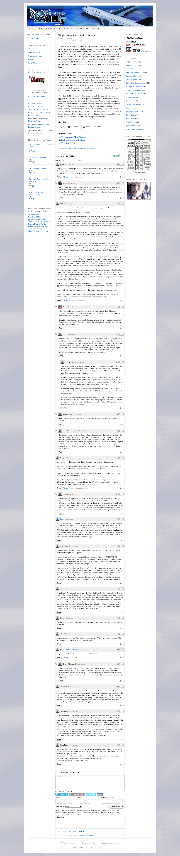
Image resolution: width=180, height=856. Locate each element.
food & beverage (89, 148)
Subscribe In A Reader (89, 843)
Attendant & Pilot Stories (71, 41)
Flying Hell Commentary (135, 86)
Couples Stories (131, 79)
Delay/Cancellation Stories (135, 83)
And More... (145, 51)
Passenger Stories (132, 111)
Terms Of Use (33, 63)
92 (33, 199)
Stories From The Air (67, 649)
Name (57, 797)
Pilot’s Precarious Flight (38, 119)
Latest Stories (35, 28)
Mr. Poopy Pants (34, 214)
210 (33, 151)
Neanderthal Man (38, 168)
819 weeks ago (69, 164)
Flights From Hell (90, 16)
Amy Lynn (64, 546)
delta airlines (69, 148)
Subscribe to (60, 806)
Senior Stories (131, 122)
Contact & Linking (35, 56)
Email (80, 797)
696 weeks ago (80, 650)
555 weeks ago (82, 431)
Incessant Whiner (38, 157)
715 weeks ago (79, 362)
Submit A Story (54, 28)
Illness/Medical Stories (134, 93)
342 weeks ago (73, 711)
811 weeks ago (69, 618)
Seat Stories (130, 118)
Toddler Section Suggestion (37, 193)
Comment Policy (109, 815)
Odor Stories (130, 108)
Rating (69, 160)
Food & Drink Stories (133, 90)
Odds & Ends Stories (133, 104)
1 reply (67, 177)
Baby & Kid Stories (133, 76)
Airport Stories (131, 65)
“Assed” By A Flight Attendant (39, 114)
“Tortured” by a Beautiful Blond (81, 835)
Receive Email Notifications (111, 843)
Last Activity (77, 160)
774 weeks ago (68, 634)
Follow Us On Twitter (69, 843)
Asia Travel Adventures (36, 96)
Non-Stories (130, 101)
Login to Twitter (91, 794)
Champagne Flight (68, 142)
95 (33, 186)
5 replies (67, 300)
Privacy (31, 59)
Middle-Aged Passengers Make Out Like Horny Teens (40, 108)
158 (33, 162)
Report (122, 177)
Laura (62, 519)
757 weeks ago (71, 334)
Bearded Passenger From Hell (38, 219)
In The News (82, 28)
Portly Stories (131, 115)
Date (63, 160)
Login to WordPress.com (77, 794)
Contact (95, 28)
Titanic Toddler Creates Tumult (39, 221)
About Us (69, 28)
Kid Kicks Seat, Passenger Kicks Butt (40, 131)
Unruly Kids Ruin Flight (82, 831)
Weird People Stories (133, 129)
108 (33, 173)
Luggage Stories (132, 97)
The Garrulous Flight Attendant (74, 137)
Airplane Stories (132, 61)
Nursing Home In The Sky (37, 224)
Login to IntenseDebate (61, 794)
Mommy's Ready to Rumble (38, 231)
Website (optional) (107, 797)
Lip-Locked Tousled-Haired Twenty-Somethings (38, 227)
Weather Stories (131, 125)
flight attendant (78, 148)
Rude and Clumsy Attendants (73, 139)
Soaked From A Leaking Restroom (39, 125)
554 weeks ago (72, 687)
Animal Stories (131, 69)
